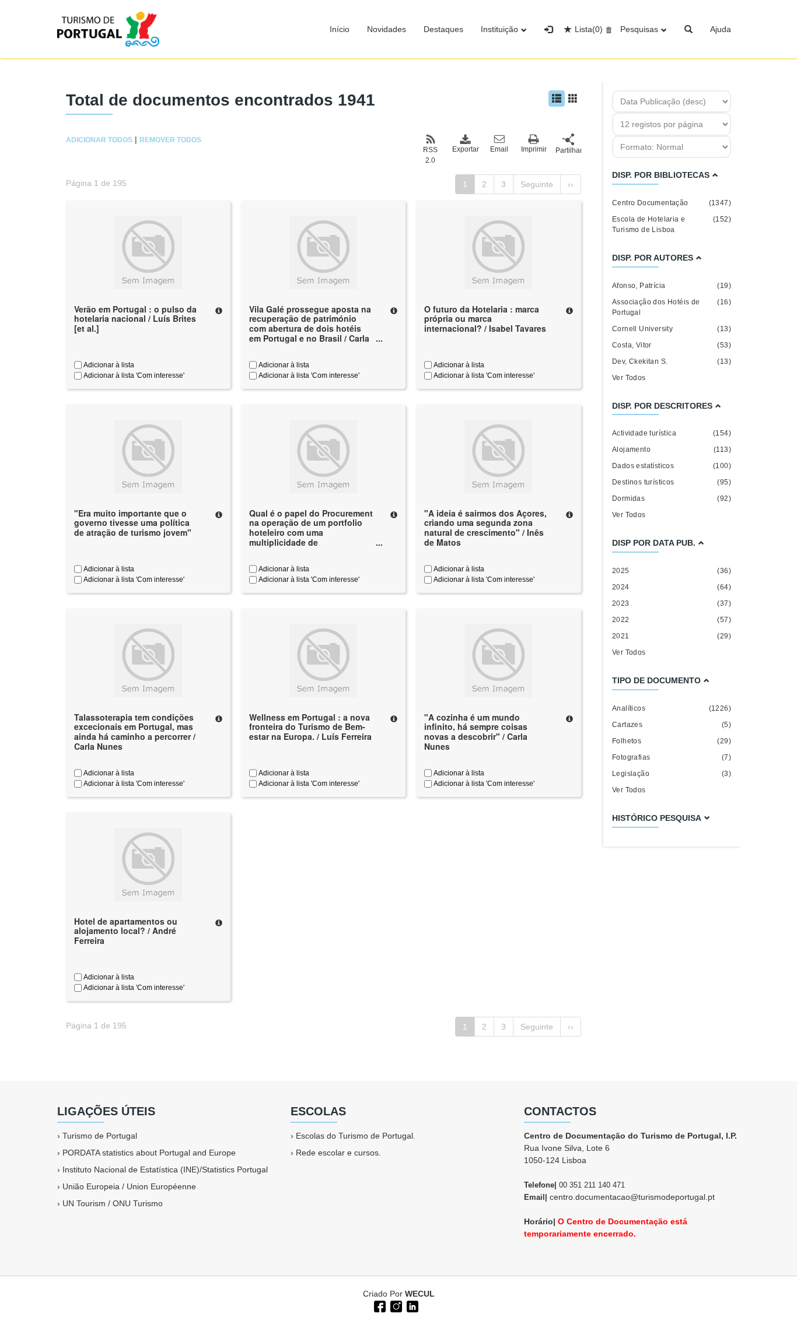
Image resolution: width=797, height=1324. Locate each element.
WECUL (420, 1293)
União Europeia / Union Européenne (129, 1186)
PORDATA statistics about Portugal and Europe (149, 1152)
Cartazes (671, 725)
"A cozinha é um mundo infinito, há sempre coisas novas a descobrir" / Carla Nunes (475, 731)
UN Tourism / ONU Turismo (112, 1203)
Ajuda (720, 29)
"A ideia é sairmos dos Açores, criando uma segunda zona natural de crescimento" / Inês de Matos (485, 527)
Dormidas (671, 498)
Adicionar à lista (108, 365)
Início (339, 29)
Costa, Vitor (671, 345)
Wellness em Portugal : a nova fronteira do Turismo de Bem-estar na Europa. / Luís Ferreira (310, 727)
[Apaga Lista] (607, 29)
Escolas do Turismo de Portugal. (355, 1135)
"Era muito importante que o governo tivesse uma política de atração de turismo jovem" (132, 523)
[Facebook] (378, 1305)
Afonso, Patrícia (671, 286)
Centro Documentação (671, 203)
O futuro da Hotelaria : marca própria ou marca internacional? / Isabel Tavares (485, 319)
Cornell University (671, 329)
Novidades (386, 29)
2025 (671, 571)
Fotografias (671, 757)
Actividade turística (671, 433)
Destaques (443, 29)
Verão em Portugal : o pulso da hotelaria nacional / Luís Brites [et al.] (135, 319)
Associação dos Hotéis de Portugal (671, 307)
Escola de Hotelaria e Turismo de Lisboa (671, 224)
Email (499, 149)
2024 (671, 587)
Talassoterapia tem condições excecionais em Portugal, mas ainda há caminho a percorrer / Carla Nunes (134, 731)
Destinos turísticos (671, 482)
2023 (671, 603)
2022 (671, 620)
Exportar (465, 149)
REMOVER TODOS (170, 140)
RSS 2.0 (430, 155)
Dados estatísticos (671, 466)
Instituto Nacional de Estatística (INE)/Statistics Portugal (165, 1169)
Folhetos (671, 741)
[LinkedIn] (411, 1305)
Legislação (671, 774)
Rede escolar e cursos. (338, 1152)
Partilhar (568, 150)
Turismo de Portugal (99, 1135)
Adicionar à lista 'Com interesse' (133, 375)
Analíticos (671, 708)
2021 (671, 636)
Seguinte (536, 184)
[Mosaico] (573, 98)
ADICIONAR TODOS (99, 140)
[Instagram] (395, 1305)
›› (571, 184)
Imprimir (534, 149)
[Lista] (556, 98)
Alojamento (671, 449)
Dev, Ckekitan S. (671, 361)
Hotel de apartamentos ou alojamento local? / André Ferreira (125, 931)
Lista (589, 29)
